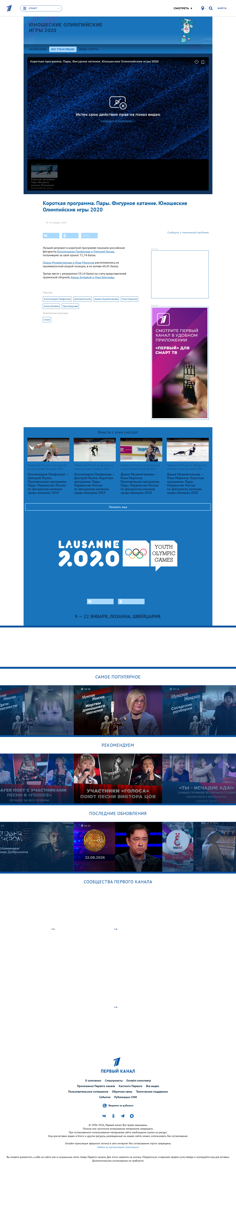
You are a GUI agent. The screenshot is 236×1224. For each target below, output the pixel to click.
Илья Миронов (129, 299)
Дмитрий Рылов (82, 299)
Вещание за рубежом (121, 1105)
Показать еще (118, 507)
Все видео (152, 1086)
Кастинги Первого (130, 1086)
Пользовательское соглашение (88, 1091)
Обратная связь (122, 1091)
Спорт (47, 319)
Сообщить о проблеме (116, 121)
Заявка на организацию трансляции (118, 1147)
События (104, 1097)
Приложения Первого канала (96, 1086)
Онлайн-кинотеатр (138, 1080)
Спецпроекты (114, 1080)
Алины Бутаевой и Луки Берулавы (92, 277)
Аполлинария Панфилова (57, 299)
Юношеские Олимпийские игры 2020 (66, 27)
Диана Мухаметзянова (106, 299)
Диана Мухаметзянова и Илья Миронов (68, 262)
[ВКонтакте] (51, 235)
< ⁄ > (86, 235)
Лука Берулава (70, 306)
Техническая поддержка (152, 1091)
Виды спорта (88, 49)
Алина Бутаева (51, 306)
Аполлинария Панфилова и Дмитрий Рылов (85, 251)
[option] (118, 710)
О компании (93, 1080)
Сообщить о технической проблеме (188, 232)
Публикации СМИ (125, 1097)
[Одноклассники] (70, 235)
